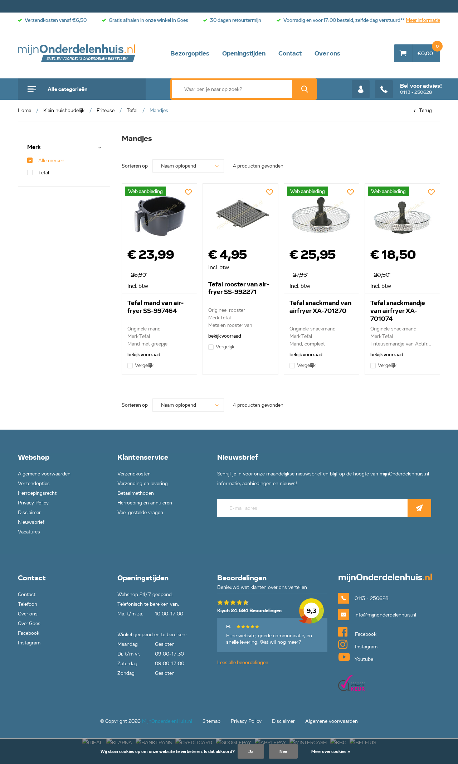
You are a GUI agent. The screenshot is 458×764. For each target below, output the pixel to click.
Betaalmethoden (135, 493)
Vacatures (29, 532)
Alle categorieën (68, 89)
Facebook (28, 633)
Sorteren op (135, 166)
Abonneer (419, 508)
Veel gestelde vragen (140, 512)
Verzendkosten (134, 474)
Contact (290, 53)
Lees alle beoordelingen (242, 662)
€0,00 (428, 50)
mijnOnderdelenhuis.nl (77, 53)
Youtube (363, 659)
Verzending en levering (142, 483)
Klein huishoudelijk (63, 110)
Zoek (304, 89)
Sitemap (211, 721)
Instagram (29, 643)
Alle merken (51, 161)
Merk (34, 147)
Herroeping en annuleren (144, 503)
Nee (283, 751)
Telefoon (27, 604)
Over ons (327, 53)
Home (24, 110)
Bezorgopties (189, 53)
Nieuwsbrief (31, 522)
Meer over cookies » (330, 751)
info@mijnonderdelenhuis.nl (385, 615)
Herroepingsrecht (37, 493)
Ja (250, 751)
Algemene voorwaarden (44, 474)
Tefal (132, 110)
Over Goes (29, 623)
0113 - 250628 (421, 88)
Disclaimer (29, 512)
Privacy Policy (33, 503)
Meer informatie (423, 20)
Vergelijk (144, 365)
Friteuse (105, 110)
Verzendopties (34, 483)
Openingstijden (243, 53)
